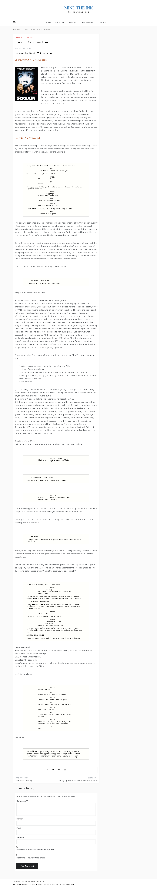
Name (19, 819)
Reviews (72, 22)
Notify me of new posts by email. (30, 858)
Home (48, 22)
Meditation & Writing (23, 780)
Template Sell (68, 884)
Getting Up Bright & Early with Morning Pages (77, 780)
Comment (21, 801)
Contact (102, 22)
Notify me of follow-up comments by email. (35, 849)
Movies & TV (20, 38)
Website (20, 837)
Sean (30, 48)
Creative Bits (87, 22)
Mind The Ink (78, 8)
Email (19, 828)
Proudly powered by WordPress (27, 884)
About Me (59, 22)
